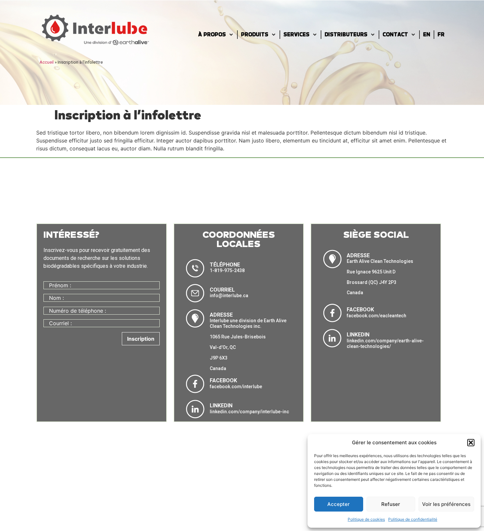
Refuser (390, 504)
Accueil (47, 62)
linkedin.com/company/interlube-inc (249, 411)
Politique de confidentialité (412, 519)
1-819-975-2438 (227, 270)
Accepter (338, 504)
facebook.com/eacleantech (376, 315)
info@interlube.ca (229, 295)
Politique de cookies (366, 519)
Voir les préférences (446, 504)
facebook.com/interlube (236, 386)
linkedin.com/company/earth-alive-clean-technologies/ (385, 343)
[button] (471, 442)
